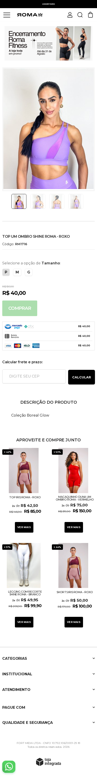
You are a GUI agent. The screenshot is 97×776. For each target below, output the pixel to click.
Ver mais (24, 527)
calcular (81, 377)
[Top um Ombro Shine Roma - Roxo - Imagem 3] (56, 201)
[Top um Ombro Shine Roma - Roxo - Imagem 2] (37, 201)
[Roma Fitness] (29, 14)
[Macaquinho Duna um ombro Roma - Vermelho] (73, 491)
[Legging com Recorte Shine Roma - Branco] (23, 586)
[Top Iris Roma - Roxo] (23, 491)
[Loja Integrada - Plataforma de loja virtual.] (48, 762)
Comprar (19, 308)
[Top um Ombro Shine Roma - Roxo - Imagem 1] (19, 201)
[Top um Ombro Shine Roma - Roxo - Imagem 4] (75, 201)
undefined (48, 4)
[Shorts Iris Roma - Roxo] (73, 586)
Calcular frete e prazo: (22, 362)
